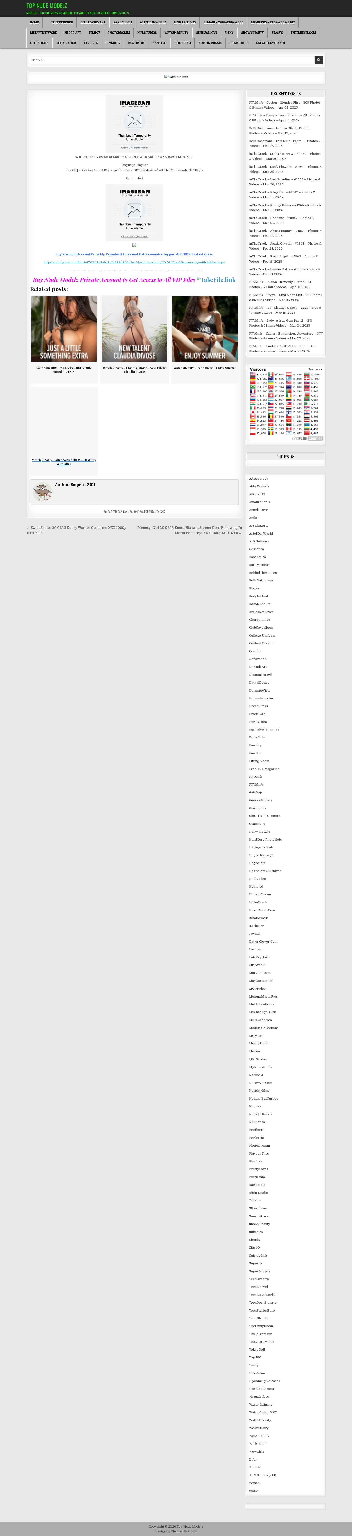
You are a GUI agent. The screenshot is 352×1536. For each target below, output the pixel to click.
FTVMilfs (113, 43)
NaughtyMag (259, 1090)
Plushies (255, 1161)
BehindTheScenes (263, 573)
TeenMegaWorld (262, 1294)
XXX (162, 511)
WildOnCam (258, 1444)
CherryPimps (259, 619)
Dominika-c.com (261, 698)
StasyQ (277, 32)
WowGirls (256, 1451)
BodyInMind (258, 596)
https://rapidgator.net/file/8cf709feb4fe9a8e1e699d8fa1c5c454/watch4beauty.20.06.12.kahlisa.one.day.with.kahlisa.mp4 (134, 262)
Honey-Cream (260, 894)
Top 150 (255, 1357)
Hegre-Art (73, 32)
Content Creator (261, 643)
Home (34, 22)
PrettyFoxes (258, 1169)
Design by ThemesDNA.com (176, 1531)
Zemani (255, 1483)
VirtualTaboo (259, 1396)
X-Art (253, 1459)
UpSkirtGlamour (262, 1389)
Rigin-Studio (258, 1193)
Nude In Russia (210, 43)
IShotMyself (258, 918)
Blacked (255, 588)
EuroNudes (258, 722)
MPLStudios (147, 32)
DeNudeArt (258, 667)
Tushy (254, 1365)
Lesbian (255, 949)
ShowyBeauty (252, 32)
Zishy (229, 32)
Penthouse (257, 1130)
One (136, 511)
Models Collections (263, 1028)
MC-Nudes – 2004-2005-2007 (273, 22)
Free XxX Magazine (264, 769)
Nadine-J (256, 1075)
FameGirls (257, 737)
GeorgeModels (260, 800)
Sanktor (160, 43)
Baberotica (257, 557)
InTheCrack (258, 902)
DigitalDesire (259, 682)
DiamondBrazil (260, 674)
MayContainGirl (261, 981)
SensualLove (206, 32)
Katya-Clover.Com (270, 43)
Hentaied (256, 886)
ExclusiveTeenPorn (264, 730)
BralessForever (261, 612)
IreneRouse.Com (262, 910)
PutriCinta (257, 1177)
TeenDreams (259, 1279)
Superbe (255, 1263)
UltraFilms (39, 43)
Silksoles (256, 1232)
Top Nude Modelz (46, 5)
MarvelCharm (260, 973)
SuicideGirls (258, 1255)
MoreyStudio (259, 1043)
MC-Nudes (257, 988)
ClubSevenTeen (261, 627)
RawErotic (136, 43)
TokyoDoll (257, 1349)
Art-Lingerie (258, 525)
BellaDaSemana (93, 22)
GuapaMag (257, 824)
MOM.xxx (256, 1036)
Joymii (254, 933)
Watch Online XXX (263, 1412)
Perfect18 (256, 1137)
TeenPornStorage (263, 1302)
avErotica (256, 549)
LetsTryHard (259, 957)
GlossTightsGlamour (264, 816)
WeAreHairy (259, 1428)
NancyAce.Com (260, 1082)
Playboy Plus (259, 1153)
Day (120, 511)
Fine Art (255, 753)
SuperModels (259, 1271)
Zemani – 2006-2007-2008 (223, 22)
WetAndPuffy (259, 1436)
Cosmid (255, 651)
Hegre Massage (261, 855)
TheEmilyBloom (303, 32)
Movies (255, 1051)
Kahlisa (128, 511)
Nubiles (255, 1106)
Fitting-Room (259, 761)
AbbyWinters (259, 486)
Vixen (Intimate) (261, 1404)
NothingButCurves (263, 1098)
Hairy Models (259, 831)
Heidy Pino (182, 43)
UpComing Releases (264, 1381)
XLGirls (255, 1467)
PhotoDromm (119, 32)
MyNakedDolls (260, 1067)
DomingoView (259, 690)
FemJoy (94, 32)
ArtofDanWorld (153, 22)
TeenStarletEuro (262, 1310)
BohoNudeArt (259, 604)
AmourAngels (259, 502)
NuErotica (257, 1122)
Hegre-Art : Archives (265, 871)
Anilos (254, 517)
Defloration (66, 43)
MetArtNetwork (43, 32)
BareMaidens (259, 565)
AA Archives (122, 22)
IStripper (256, 925)
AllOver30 (257, 494)
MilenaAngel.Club (262, 1012)
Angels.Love (258, 510)
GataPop (255, 792)
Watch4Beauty (176, 32)
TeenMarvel (258, 1287)
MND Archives (185, 22)
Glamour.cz (258, 808)
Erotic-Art (257, 714)
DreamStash (258, 706)
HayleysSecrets (261, 847)
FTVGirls (91, 43)
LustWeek (257, 965)
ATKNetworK (259, 541)
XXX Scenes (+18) (262, 1475)
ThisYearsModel (261, 1342)
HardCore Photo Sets (265, 839)
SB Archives (238, 43)
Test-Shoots (258, 1318)
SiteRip (254, 1239)
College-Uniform (262, 635)
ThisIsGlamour (260, 1334)
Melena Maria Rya (263, 996)
